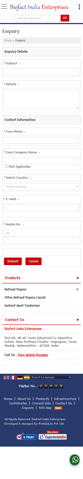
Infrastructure (65, 399)
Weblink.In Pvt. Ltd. (51, 423)
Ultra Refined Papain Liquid (25, 297)
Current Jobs (41, 403)
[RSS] (58, 408)
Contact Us (64, 403)
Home (8, 40)
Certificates (18, 403)
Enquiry (28, 408)
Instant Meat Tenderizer (22, 305)
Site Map (45, 408)
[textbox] (37, 18)
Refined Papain (15, 289)
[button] (33, 355)
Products (12, 278)
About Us (24, 399)
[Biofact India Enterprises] (39, 7)
